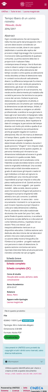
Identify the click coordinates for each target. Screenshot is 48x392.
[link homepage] (5, 4)
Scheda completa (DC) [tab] (19, 268)
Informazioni (12, 361)
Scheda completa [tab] (16, 263)
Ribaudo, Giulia (13, 25)
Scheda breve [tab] (14, 258)
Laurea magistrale (31, 11)
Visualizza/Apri (11, 337)
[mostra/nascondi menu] (46, 4)
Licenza (15, 390)
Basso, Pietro (12, 294)
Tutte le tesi (16, 11)
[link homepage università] (26, 4)
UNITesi (4, 11)
